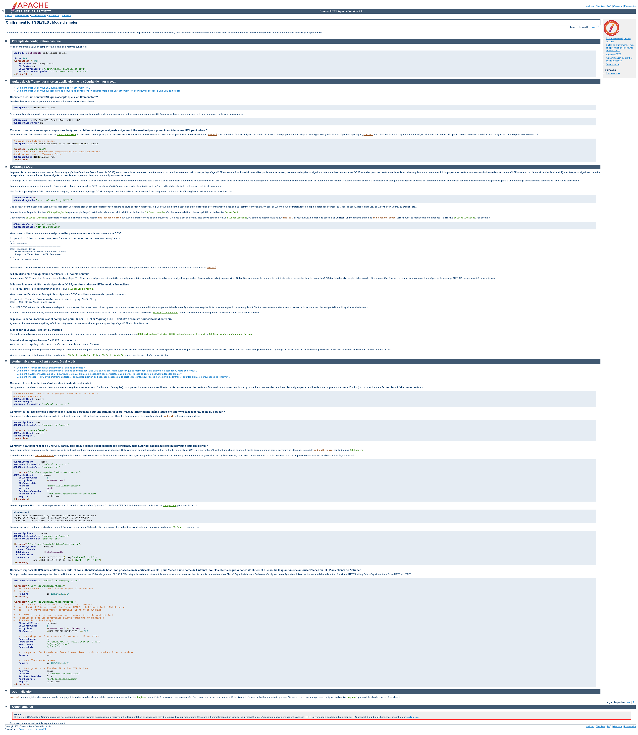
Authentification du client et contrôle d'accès (619, 59)
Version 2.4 (54, 15)
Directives (600, 6)
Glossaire (617, 6)
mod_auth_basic (323, 450)
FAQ (609, 6)
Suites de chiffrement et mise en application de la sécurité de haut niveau (620, 48)
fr (598, 27)
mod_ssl (212, 134)
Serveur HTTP (22, 15)
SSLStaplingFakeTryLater (152, 334)
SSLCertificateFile (114, 355)
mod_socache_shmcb (109, 217)
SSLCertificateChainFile (83, 355)
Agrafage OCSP (614, 54)
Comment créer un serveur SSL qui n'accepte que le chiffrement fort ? (53, 87)
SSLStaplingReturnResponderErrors (230, 334)
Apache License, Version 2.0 (32, 729)
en (593, 27)
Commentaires (613, 73)
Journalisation (612, 64)
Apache (8, 15)
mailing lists (412, 717)
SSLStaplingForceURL (80, 289)
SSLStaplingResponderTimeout (187, 334)
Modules (590, 6)
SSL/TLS (66, 15)
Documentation (38, 15)
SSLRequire (356, 450)
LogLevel (142, 697)
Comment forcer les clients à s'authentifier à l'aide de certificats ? (51, 367)
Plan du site (630, 6)
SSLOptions (169, 505)
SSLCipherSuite (66, 134)
